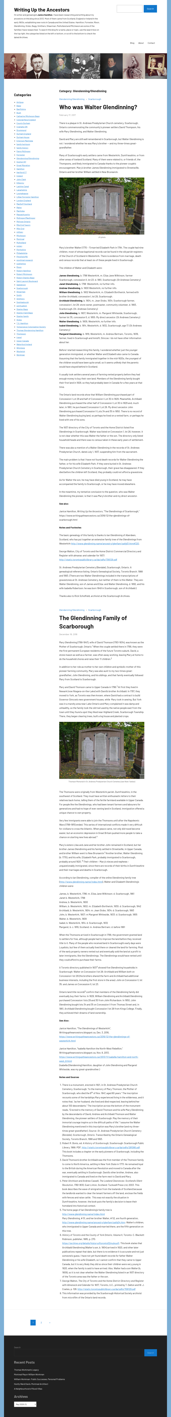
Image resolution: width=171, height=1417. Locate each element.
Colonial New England (26, 119)
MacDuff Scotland (24, 204)
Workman (21, 355)
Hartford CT (22, 172)
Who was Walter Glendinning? (98, 106)
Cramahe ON (22, 126)
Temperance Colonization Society (31, 327)
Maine (19, 207)
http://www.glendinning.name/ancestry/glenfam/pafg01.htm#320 (105, 543)
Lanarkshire (22, 190)
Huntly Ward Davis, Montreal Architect (31, 1384)
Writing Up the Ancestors (41, 10)
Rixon (19, 267)
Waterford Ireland (24, 344)
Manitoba (21, 211)
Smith (19, 295)
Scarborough (22, 288)
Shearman (21, 291)
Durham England (24, 134)
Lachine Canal (23, 186)
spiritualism (22, 306)
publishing (21, 263)
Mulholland (21, 242)
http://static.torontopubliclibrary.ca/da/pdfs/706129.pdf (88, 559)
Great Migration (23, 165)
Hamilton (20, 169)
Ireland (20, 176)
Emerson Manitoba (25, 141)
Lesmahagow (22, 193)
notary (19, 246)
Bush (19, 112)
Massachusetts (23, 214)
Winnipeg (21, 348)
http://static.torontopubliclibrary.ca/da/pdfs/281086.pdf (111, 1147)
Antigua (20, 102)
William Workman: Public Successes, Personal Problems (39, 1379)
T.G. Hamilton (22, 323)
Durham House (23, 137)
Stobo (19, 320)
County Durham (23, 123)
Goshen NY (21, 162)
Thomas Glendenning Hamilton (30, 330)
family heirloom (23, 144)
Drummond (21, 130)
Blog (132, 43)
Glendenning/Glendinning (28, 158)
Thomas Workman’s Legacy (26, 1369)
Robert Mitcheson (24, 274)
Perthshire (21, 249)
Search (150, 8)
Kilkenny (20, 183)
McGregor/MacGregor (26, 218)
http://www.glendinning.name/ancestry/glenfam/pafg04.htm (93, 1222)
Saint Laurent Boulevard (27, 281)
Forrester (21, 155)
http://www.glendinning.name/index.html (81, 881)
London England (24, 200)
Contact (151, 43)
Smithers (21, 298)
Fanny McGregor (24, 151)
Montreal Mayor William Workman (29, 1374)
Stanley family (23, 316)
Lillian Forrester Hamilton (28, 197)
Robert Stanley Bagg (25, 277)
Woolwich (21, 351)
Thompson (21, 334)
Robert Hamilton (24, 270)
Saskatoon (21, 284)
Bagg (19, 105)
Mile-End (20, 228)
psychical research (25, 260)
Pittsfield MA (22, 256)
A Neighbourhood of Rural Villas (28, 1388)
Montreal (20, 239)
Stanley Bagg (22, 309)
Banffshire (21, 109)
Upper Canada (23, 341)
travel (19, 337)
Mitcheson (21, 235)
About (141, 43)
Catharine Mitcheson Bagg (28, 116)
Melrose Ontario (23, 221)
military (20, 232)
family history (22, 148)
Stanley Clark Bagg (25, 313)
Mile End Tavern (23, 225)
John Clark (21, 179)
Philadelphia (22, 253)
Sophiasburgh (23, 302)
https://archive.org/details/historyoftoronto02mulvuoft (90, 1243)
